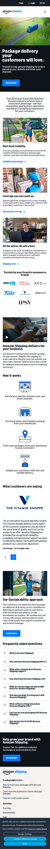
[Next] (13, 557)
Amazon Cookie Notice (37, 829)
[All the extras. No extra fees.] (25, 230)
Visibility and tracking (13, 161)
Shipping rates (9, 263)
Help (21, 3)
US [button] (43, 3)
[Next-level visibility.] (25, 130)
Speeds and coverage (12, 211)
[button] (25, 653)
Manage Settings (25, 834)
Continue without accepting (25, 839)
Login (33, 3)
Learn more (11, 633)
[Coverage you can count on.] (25, 180)
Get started (11, 82)
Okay (25, 843)
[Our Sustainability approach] (25, 583)
